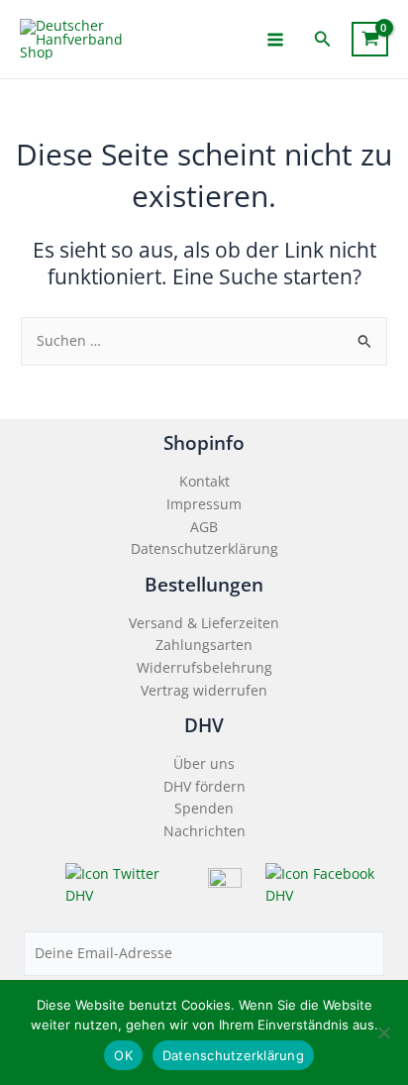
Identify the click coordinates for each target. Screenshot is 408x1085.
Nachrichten (204, 830)
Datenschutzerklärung (204, 548)
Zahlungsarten (204, 644)
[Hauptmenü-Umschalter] (275, 39)
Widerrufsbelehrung (204, 667)
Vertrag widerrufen (204, 690)
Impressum (204, 503)
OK (123, 1055)
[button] (323, 40)
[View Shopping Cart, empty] (370, 39)
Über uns (204, 763)
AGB (204, 526)
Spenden (204, 808)
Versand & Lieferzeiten (204, 622)
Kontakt (204, 481)
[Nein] (383, 1032)
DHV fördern (204, 786)
